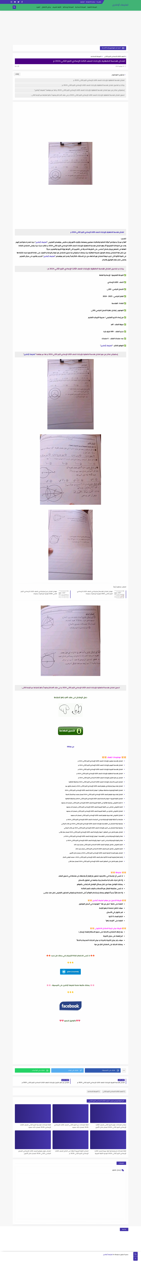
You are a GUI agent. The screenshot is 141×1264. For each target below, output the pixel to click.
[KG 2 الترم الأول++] (77, 1261)
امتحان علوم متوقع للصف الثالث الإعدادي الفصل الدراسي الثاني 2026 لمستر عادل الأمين (34, 1152)
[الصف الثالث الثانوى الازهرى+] (101, 1261)
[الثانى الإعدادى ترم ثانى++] (73, 1258)
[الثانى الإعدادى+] (81, 1258)
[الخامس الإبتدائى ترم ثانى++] (119, 1261)
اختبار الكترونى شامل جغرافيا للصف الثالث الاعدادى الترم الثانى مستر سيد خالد (98, 845)
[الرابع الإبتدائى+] (24, 1258)
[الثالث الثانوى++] (98, 1258)
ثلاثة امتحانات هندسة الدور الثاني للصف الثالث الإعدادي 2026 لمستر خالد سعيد (35, 1126)
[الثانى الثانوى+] (112, 1258)
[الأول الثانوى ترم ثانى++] (116, 1258)
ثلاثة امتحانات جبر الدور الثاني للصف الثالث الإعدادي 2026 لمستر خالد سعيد (71, 1126)
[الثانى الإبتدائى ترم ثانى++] (38, 1258)
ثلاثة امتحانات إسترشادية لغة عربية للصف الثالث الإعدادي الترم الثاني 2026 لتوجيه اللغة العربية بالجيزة (110, 1152)
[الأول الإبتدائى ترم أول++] (52, 1258)
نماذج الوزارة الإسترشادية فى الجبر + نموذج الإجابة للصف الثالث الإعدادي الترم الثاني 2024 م (94, 840)
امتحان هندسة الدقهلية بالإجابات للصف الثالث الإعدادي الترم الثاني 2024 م (98, 80)
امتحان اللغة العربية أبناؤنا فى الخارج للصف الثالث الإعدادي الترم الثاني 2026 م (71, 1152)
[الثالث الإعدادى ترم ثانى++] (63, 1258)
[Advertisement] (70, 27)
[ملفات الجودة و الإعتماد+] (59, 1261)
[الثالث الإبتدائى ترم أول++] (31, 1258)
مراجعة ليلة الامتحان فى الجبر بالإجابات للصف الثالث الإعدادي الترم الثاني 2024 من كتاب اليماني (93, 828)
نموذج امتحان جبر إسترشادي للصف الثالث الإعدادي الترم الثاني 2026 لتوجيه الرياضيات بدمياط (39, 592)
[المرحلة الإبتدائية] (59, 1258)
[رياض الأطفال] (94, 1261)
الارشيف (82, 2)
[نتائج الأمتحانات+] (45, 1261)
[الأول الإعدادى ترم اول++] (88, 1258)
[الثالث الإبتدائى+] (35, 1258)
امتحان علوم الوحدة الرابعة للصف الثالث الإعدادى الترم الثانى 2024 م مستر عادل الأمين (96, 853)
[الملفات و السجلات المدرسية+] (52, 1261)
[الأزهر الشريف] (105, 1261)
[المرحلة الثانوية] (126, 1258)
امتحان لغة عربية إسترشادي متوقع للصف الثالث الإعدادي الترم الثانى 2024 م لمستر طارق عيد (94, 786)
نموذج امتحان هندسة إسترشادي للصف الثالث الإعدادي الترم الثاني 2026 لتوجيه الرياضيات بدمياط (95, 592)
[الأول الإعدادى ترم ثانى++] (84, 1258)
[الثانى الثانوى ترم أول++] (109, 1258)
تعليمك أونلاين (120, 5)
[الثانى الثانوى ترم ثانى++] (105, 1258)
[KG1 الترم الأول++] (87, 1261)
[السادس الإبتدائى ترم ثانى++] (109, 1261)
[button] (103, 1070)
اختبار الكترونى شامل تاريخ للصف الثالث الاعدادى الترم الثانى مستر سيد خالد (99, 849)
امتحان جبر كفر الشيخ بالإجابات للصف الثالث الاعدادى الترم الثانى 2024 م (100, 778)
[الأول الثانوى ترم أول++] (119, 1258)
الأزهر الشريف (56, 7)
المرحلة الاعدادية (80, 7)
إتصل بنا (99, 2)
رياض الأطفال (46, 7)
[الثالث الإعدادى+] (70, 1258)
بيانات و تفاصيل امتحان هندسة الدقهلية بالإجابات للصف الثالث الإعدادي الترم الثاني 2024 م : (92, 85)
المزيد (38, 7)
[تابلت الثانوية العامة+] (63, 1261)
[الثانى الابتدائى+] (45, 1258)
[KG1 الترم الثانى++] (84, 1261)
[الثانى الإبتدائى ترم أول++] (42, 1258)
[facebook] (21, 1)
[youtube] (14, 1)
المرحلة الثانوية (92, 7)
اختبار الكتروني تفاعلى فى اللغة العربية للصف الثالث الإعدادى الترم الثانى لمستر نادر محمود (94, 807)
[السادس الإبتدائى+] (116, 1261)
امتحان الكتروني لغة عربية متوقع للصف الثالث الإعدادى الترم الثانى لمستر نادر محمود (97, 815)
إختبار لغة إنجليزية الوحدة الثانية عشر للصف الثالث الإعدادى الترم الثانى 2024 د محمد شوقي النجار (93, 857)
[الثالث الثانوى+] (102, 1258)
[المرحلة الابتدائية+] (98, 1261)
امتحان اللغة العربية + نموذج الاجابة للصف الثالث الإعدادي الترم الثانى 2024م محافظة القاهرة (94, 799)
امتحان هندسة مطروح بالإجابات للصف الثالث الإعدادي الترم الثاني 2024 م (100, 761)
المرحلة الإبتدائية (68, 7)
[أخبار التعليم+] (66, 1261)
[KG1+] (91, 1261)
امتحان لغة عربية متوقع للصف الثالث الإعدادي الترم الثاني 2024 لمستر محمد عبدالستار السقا (94, 794)
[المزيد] (70, 1261)
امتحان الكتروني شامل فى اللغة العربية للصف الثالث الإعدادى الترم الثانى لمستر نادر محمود (94, 811)
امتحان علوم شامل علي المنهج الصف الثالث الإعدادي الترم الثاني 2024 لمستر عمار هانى (95, 861)
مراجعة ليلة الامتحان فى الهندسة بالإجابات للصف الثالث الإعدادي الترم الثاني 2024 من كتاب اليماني (92, 824)
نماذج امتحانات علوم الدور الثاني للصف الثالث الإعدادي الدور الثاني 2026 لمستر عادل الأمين (110, 1126)
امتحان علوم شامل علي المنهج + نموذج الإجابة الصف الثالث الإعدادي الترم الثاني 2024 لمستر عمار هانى (91, 832)
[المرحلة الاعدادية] (95, 1258)
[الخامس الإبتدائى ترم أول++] (123, 1261)
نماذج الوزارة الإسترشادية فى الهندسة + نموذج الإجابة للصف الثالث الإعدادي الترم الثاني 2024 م (93, 836)
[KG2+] (80, 1261)
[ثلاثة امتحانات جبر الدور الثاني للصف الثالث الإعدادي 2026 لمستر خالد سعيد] (71, 1113)
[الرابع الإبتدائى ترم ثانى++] (17, 1258)
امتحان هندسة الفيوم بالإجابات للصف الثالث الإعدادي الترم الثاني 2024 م (100, 765)
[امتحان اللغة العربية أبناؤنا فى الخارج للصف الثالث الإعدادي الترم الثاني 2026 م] (71, 1139)
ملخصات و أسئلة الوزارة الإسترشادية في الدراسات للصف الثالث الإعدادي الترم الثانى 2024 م (94, 820)
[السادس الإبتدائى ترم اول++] (112, 1261)
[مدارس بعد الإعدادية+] (49, 1261)
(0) (16, 66)
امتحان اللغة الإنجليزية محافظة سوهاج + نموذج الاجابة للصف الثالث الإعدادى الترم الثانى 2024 (94, 790)
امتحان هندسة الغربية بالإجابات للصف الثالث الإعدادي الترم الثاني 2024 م (100, 769)
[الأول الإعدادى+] (91, 1258)
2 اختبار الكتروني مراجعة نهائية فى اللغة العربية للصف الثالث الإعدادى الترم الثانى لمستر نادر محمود (92, 803)
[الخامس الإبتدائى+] (126, 1261)
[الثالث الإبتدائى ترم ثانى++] (28, 1258)
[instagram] (11, 1)
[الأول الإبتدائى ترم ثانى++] (49, 1258)
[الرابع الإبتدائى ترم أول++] (21, 1258)
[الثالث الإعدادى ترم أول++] (66, 1258)
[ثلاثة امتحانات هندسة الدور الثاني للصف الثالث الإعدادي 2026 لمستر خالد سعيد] (33, 1113)
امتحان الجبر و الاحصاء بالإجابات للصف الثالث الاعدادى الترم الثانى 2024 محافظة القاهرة (96, 782)
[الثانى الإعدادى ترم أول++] (77, 1258)
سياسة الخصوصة (90, 2)
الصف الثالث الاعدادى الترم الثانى (114, 56)
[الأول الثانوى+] (123, 1258)
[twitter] (18, 1)
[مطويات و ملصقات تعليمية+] (56, 1261)
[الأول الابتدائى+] (56, 1258)
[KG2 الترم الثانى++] (73, 1261)
